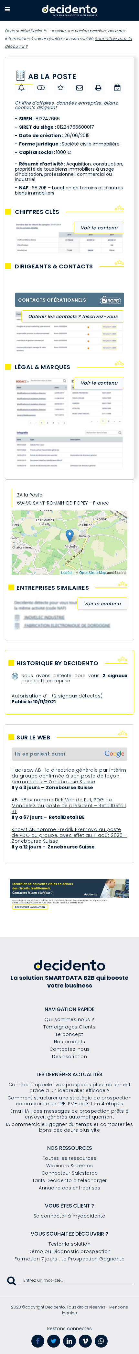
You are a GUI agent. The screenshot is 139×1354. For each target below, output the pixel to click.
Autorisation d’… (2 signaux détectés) (57, 696)
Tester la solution (69, 1244)
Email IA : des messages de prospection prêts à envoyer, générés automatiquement (69, 1114)
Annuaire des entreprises (69, 1188)
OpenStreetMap (92, 572)
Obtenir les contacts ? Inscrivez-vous (73, 316)
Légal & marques (42, 367)
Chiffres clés (37, 212)
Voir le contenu (99, 228)
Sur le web (33, 737)
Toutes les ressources (70, 1158)
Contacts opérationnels (52, 300)
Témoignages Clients (69, 1027)
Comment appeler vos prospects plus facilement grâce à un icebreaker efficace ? (69, 1087)
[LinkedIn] (69, 1341)
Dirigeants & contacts (54, 266)
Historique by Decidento (57, 663)
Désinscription (69, 1056)
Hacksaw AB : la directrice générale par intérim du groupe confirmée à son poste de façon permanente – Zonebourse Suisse (69, 776)
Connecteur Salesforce (69, 1173)
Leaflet (67, 572)
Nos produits (69, 1041)
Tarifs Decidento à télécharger (69, 1180)
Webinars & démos (69, 1165)
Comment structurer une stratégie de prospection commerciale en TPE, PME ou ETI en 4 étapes (69, 1101)
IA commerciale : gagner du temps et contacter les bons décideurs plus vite (69, 1127)
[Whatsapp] (101, 1341)
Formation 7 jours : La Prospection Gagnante (70, 1259)
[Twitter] (53, 1341)
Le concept (69, 1034)
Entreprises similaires (52, 588)
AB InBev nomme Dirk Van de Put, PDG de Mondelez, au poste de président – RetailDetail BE (69, 805)
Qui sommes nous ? (69, 1019)
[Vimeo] (85, 1341)
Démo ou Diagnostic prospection (69, 1251)
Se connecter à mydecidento (70, 1216)
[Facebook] (37, 1341)
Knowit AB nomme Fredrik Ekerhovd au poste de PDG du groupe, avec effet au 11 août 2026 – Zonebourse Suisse (69, 835)
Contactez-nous (69, 1049)
